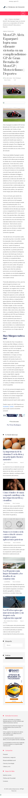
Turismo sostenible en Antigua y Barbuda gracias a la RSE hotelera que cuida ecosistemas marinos (13, 721)
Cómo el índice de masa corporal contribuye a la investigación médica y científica (13, 496)
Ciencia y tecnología (8, 31)
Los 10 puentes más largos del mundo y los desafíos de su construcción (13, 575)
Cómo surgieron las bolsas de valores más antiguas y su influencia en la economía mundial (13, 733)
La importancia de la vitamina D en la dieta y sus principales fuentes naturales (13, 455)
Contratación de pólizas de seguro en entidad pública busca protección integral (13, 727)
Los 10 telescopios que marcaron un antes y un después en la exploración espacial (13, 614)
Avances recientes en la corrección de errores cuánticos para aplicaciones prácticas (13, 536)
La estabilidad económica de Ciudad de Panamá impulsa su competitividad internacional (13, 744)
